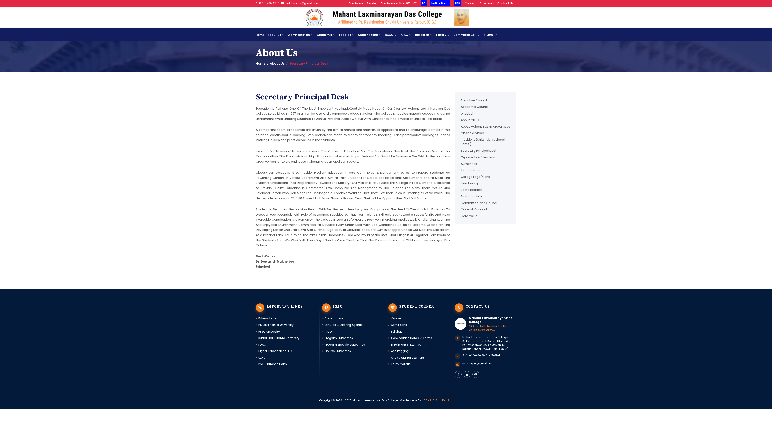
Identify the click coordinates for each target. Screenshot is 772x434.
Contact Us (505, 3)
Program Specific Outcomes (345, 345)
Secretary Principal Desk (478, 150)
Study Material (401, 364)
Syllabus (396, 332)
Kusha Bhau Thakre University (278, 338)
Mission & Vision (472, 133)
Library (441, 34)
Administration (299, 34)
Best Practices (471, 190)
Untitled (467, 113)
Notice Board (440, 3)
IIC (424, 3)
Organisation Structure (478, 157)
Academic (324, 34)
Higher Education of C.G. (275, 351)
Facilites (345, 34)
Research (422, 34)
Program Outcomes (339, 338)
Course (396, 318)
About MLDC (470, 120)
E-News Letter (268, 318)
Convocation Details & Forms (411, 338)
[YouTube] (475, 374)
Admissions (399, 325)
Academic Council (474, 107)
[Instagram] (467, 374)
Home (260, 34)
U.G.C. (262, 358)
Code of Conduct (474, 209)
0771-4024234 (471, 355)
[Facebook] (458, 374)
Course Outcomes (338, 351)
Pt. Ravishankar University (276, 325)
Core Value (469, 216)
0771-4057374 (491, 355)
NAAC (389, 34)
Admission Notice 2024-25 (399, 3)
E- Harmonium (471, 196)
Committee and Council (479, 203)
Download (487, 3)
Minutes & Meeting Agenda (344, 325)
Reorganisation (472, 170)
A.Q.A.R (329, 332)
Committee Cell (464, 34)
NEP (457, 3)
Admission (356, 3)
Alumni (488, 34)
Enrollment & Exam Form (408, 345)
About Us (274, 34)
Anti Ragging (400, 351)
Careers (470, 3)
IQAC (404, 34)
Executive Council (474, 100)
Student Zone (368, 34)
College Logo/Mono (475, 177)
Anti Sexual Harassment (407, 358)
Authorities (469, 164)
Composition (334, 318)
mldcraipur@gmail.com (478, 363)
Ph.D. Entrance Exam (272, 364)
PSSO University (269, 332)
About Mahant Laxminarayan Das (485, 126)
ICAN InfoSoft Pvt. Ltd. (438, 400)
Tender (372, 3)
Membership (470, 183)
